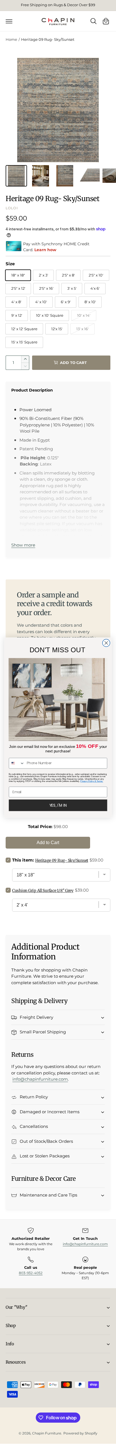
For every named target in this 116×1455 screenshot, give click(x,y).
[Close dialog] (106, 643)
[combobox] (16, 763)
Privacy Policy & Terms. (91, 781)
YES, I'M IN (58, 805)
